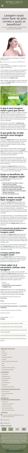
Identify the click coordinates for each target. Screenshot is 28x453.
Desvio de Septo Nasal (7, 393)
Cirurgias (4, 359)
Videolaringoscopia (6, 406)
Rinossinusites (5, 283)
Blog (6, 27)
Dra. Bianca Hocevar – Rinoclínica (9, 62)
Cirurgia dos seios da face (8, 386)
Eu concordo (8, 451)
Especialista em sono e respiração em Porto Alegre (13, 339)
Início (2, 27)
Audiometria (5, 401)
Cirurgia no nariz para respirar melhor (11, 323)
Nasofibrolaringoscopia (7, 403)
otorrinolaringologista (9, 291)
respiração (3, 76)
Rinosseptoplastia (6, 378)
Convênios (4, 355)
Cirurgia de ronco (6, 382)
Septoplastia (5, 374)
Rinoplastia (4, 384)
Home (3, 351)
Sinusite (4, 395)
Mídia (3, 365)
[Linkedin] (17, 429)
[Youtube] (24, 429)
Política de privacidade (7, 369)
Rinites (4, 282)
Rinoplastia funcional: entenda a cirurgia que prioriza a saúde (13, 331)
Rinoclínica (4, 353)
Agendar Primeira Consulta (8, 367)
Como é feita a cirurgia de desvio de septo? (13, 335)
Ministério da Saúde (5, 312)
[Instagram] (10, 429)
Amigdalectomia (6, 376)
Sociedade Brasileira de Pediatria (8, 303)
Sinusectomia (5, 380)
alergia (2, 162)
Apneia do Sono (5, 391)
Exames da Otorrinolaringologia (9, 361)
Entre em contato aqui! (13, 97)
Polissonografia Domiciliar (8, 410)
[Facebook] (4, 429)
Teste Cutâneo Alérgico (7, 408)
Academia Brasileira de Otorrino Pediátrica (10, 310)
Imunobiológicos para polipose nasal (11, 326)
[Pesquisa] (2, 6)
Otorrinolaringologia (7, 357)
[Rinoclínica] (14, 2)
